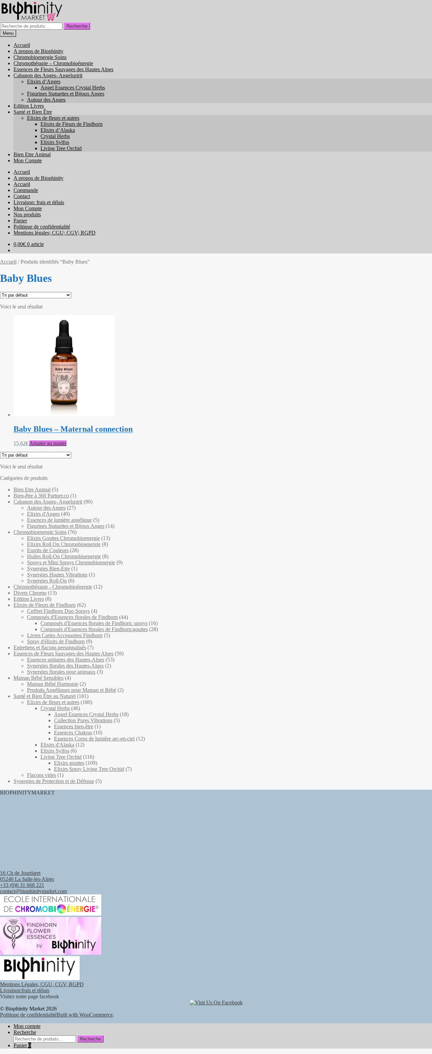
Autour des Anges (46, 100)
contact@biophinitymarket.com (33, 891)
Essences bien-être (73, 726)
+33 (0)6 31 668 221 (22, 885)
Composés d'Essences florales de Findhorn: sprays (93, 623)
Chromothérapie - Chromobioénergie (53, 587)
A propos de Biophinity (38, 51)
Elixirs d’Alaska (57, 130)
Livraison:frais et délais (24, 990)
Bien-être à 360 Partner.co (41, 495)
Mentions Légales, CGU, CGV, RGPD (42, 984)
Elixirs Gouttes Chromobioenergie (63, 538)
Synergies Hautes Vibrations (57, 574)
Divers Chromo (30, 593)
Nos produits (27, 214)
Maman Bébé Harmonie (52, 684)
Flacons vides (41, 775)
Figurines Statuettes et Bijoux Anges (65, 94)
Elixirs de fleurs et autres (53, 118)
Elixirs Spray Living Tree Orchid (89, 769)
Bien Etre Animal (32, 154)
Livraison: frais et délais (39, 202)
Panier (20, 220)
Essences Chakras (73, 732)
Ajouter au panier (47, 443)
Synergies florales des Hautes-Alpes (65, 666)
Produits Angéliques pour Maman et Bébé (71, 690)
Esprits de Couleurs (48, 550)
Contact (22, 196)
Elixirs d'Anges (43, 514)
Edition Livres (29, 106)
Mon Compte (28, 160)
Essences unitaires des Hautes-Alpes (65, 660)
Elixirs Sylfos (54, 142)
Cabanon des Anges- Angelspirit (48, 75)
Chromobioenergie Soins (40, 57)
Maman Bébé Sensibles (38, 678)
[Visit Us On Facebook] (216, 1002)
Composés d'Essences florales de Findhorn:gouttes (94, 629)
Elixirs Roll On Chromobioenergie (64, 544)
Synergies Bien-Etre (48, 568)
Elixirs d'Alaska (57, 745)
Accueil (22, 45)
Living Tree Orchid (61, 148)
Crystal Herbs (55, 136)
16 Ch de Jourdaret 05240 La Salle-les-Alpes (27, 876)
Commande (26, 190)
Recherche (76, 26)
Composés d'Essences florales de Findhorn (72, 617)
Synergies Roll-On (47, 581)
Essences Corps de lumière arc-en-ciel (94, 738)
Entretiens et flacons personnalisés (50, 647)
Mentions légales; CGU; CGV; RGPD (55, 233)
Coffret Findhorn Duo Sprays (58, 611)
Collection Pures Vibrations (83, 720)
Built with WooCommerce (85, 1015)
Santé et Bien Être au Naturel (45, 696)
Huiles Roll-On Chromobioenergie (64, 556)
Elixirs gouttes (69, 763)
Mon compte (27, 1026)
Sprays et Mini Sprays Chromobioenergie (71, 562)
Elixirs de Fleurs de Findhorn (71, 124)
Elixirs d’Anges (43, 81)
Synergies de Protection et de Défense (54, 781)
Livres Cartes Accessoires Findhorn (65, 635)
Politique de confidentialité (42, 226)
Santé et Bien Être (33, 112)
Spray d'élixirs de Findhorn (56, 641)
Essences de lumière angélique (59, 520)
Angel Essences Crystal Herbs (72, 87)
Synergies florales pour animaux (61, 672)
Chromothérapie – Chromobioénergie (53, 63)
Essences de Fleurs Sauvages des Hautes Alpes (63, 69)
